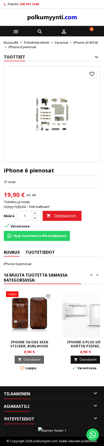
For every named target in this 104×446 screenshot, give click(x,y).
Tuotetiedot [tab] (40, 252)
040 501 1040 (29, 4)
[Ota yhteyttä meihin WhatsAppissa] (92, 434)
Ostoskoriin (61, 216)
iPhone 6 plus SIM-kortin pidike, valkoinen (85, 346)
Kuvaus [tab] (12, 252)
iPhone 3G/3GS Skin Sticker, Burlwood (29, 344)
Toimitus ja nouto (17, 202)
